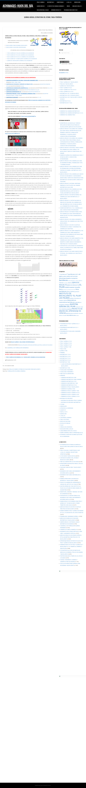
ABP (79, 274)
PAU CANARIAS (62, 309)
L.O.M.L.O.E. (69, 2)
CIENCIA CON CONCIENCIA (66, 427)
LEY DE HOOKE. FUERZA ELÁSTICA (67, 456)
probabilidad (69, 309)
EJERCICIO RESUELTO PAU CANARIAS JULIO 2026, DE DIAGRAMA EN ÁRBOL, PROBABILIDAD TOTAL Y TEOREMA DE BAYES (71, 162)
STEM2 (16, 82)
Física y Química (70, 291)
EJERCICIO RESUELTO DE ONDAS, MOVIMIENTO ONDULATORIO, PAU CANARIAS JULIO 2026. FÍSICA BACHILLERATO (71, 221)
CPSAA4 (16, 95)
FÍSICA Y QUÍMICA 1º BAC (65, 347)
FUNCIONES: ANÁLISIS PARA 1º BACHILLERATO (70, 467)
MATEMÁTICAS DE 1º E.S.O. (66, 102)
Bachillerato (63, 280)
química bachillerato (74, 313)
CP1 (38, 97)
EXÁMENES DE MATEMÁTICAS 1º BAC (69, 383)
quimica (68, 313)
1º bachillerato (62, 274)
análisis (64, 276)
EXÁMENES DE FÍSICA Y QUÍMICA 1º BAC (70, 390)
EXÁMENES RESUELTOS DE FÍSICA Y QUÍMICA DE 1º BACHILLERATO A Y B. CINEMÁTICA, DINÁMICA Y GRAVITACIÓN (71, 546)
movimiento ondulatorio (64, 304)
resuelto (64, 315)
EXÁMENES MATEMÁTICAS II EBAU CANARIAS (71, 379)
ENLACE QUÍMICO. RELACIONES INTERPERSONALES (16, 47)
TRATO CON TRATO (64, 419)
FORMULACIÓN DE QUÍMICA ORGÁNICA (16, 371)
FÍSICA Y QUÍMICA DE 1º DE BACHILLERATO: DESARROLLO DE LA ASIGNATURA (22, 58)
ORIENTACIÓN (77, 2)
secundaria (70, 315)
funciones (73, 289)
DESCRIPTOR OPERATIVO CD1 (31, 89)
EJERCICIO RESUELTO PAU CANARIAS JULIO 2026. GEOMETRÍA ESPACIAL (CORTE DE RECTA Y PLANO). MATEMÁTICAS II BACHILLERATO (71, 190)
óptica (77, 315)
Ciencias (61, 282)
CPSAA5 (20, 95)
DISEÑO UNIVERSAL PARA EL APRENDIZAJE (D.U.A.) (71, 432)
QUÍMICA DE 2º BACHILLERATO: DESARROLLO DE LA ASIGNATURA (19, 60)
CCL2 (49, 88)
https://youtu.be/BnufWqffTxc (28, 116)
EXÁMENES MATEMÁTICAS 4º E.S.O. (69, 385)
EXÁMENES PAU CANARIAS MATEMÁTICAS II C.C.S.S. (71, 113)
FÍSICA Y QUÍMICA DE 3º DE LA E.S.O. (68, 89)
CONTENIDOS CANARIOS (65, 417)
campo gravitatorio (71, 280)
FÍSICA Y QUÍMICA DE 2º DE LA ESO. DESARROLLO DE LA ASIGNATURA (20, 53)
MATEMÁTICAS (50, 2)
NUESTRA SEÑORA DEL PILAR (68, 305)
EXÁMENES (62, 375)
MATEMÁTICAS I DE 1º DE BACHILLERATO (69, 93)
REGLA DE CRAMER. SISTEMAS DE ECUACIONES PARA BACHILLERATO (24, 369)
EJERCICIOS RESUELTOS (73, 285)
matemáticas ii (78, 302)
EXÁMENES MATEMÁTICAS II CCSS (68, 381)
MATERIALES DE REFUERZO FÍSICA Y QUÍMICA (71, 400)
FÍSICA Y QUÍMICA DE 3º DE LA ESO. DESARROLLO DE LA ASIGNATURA (20, 55)
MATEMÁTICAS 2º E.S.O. (65, 356)
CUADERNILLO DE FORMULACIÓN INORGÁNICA (18, 347)
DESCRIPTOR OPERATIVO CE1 (34, 91)
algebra (61, 276)
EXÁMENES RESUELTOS (56, 10)
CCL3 (51, 88)
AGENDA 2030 (63, 413)
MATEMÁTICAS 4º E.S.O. (65, 101)
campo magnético (79, 280)
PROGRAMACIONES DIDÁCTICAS (70, 10)
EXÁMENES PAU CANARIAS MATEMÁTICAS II (70, 111)
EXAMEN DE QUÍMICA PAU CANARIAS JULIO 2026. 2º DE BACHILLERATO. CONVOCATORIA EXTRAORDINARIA (71, 157)
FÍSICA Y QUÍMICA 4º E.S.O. (66, 87)
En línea (63, 72)
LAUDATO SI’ (63, 410)
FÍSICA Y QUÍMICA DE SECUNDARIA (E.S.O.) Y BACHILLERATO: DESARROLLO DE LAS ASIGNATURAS (25, 357)
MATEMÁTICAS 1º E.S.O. (65, 354)
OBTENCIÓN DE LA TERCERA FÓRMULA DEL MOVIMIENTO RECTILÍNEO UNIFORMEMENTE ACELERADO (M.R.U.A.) (70, 497)
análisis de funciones (72, 276)
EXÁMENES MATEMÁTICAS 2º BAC (68, 377)
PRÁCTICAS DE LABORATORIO (67, 373)
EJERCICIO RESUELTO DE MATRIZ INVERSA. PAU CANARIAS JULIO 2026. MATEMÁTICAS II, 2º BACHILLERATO (70, 196)
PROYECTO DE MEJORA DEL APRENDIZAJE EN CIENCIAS (70, 311)
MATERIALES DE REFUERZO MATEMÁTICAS (70, 402)
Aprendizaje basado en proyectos (68, 278)
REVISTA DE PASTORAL (65, 421)
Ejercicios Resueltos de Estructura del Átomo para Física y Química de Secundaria (35, 345)
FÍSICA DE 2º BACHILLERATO (66, 84)
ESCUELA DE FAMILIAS (65, 423)
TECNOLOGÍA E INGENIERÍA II (66, 371)
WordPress (49, 785)
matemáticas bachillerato (67, 302)
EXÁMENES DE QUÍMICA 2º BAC (68, 388)
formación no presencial (67, 289)
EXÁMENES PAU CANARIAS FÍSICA (67, 114)
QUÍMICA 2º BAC (63, 350)
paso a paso (80, 306)
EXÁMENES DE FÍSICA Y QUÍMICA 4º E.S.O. (70, 392)
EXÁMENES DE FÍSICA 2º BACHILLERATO (70, 387)
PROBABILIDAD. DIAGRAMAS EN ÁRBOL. (69, 516)
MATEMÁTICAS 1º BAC (65, 362)
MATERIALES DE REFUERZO (66, 398)
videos (74, 315)
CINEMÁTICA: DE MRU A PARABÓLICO (68, 529)
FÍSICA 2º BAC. (63, 348)
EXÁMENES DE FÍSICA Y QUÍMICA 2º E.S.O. (70, 396)
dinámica (70, 282)
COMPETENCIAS (60, 2)
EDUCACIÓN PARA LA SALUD (43, 10)
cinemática (66, 282)
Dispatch (41, 785)
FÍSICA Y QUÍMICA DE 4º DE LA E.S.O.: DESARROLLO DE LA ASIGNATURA (20, 56)
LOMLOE (65, 300)
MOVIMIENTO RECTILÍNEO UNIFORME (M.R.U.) (70, 474)
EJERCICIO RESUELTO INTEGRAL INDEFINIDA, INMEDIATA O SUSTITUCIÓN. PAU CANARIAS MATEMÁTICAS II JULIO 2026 (70, 185)
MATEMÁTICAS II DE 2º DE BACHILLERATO (69, 95)
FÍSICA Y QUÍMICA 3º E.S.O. (66, 343)
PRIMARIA (62, 352)
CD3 (38, 89)
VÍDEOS (68, 6)
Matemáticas (71, 300)
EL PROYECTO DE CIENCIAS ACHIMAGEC (55, 6)
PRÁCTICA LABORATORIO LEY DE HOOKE (69, 461)
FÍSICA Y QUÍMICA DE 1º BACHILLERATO (69, 82)
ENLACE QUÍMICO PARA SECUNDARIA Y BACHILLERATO (16, 45)
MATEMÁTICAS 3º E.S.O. (65, 358)
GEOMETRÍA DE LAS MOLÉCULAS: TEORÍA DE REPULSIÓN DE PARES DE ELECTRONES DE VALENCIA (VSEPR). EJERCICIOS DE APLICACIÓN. (70, 124)
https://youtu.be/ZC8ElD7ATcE (12, 133)
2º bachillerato (70, 274)
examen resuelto (75, 287)
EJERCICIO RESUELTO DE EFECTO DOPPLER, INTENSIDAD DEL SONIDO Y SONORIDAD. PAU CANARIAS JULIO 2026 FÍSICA (70, 226)
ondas (77, 306)
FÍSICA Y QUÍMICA (40, 2)
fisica (60, 289)
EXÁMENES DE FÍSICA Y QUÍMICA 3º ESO (70, 394)
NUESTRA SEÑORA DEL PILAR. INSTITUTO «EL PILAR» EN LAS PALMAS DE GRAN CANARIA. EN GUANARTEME (70, 488)
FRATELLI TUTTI (63, 411)
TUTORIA (62, 404)
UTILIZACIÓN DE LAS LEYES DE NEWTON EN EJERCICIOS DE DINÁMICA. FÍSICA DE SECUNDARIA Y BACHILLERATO (71, 552)
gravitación (77, 291)
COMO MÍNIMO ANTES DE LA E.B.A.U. (68, 430)
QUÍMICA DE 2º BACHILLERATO (67, 85)
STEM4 (19, 82)
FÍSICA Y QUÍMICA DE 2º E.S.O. (66, 91)
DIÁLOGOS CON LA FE (76, 6)
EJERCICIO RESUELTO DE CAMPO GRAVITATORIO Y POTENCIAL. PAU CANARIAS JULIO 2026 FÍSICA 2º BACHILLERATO (71, 253)
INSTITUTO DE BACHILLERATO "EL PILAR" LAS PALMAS (70, 295)
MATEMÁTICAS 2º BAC (65, 368)
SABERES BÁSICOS (40, 6)
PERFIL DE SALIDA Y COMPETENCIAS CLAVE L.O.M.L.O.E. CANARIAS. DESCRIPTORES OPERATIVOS (70, 452)
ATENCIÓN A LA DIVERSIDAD (66, 408)
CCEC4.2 (22, 86)
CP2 (40, 97)
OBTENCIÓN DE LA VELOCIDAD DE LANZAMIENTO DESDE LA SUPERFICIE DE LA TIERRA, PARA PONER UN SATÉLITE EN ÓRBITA (71, 247)
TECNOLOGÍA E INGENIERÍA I (66, 369)
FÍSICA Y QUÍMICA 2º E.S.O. (66, 341)
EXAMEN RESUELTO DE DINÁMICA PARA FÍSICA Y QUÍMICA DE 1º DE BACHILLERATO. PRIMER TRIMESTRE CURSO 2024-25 (71, 503)
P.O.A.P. (61, 425)
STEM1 (12, 82)
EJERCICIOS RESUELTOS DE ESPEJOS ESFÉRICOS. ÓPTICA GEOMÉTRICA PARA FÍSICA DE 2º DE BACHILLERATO (71, 537)
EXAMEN (67, 287)
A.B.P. (76, 274)
